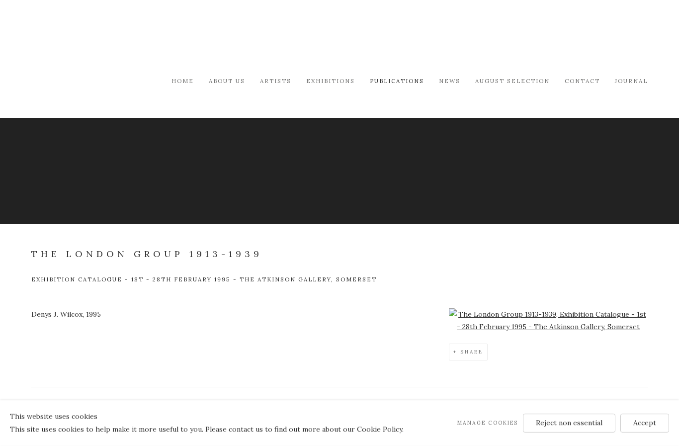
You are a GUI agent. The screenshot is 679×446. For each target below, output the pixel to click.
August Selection (512, 81)
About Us (227, 81)
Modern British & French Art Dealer (115, 37)
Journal (631, 81)
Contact (582, 81)
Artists (275, 81)
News (449, 81)
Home (182, 81)
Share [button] (471, 352)
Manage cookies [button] (487, 422)
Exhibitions (330, 81)
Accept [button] (644, 422)
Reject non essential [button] (569, 422)
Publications (397, 81)
